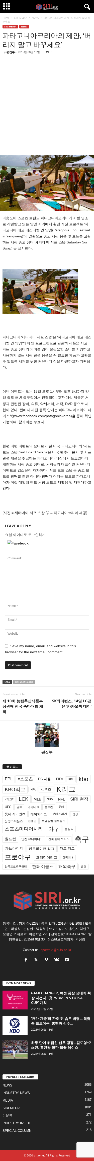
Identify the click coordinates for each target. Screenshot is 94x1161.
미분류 (7, 1115)
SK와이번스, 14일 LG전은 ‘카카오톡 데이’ (71, 703)
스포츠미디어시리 (24, 828)
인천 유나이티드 (32, 839)
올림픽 (68, 828)
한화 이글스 (42, 866)
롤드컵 (49, 807)
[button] (47, 543)
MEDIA (8, 1100)
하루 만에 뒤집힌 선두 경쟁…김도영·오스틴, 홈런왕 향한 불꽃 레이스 (61, 1045)
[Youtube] (67, 960)
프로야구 (18, 857)
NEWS (35, 17)
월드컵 (10, 839)
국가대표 (33, 807)
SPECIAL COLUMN (17, 1131)
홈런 (83, 866)
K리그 (66, 789)
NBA (50, 799)
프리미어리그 (46, 857)
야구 (53, 829)
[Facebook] (27, 960)
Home (6, 17)
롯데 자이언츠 (15, 814)
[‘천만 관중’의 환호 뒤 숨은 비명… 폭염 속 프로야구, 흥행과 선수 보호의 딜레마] (15, 1025)
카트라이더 (14, 848)
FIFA (59, 779)
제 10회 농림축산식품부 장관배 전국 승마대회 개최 (23, 706)
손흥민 (32, 820)
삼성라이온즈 (14, 821)
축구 (81, 839)
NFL (61, 799)
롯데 (61, 806)
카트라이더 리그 (41, 849)
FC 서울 (44, 779)
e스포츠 (25, 778)
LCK (23, 799)
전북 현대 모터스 (58, 839)
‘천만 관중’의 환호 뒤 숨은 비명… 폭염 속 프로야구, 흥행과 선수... (60, 1021)
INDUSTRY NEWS (16, 1093)
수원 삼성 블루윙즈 (53, 820)
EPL (9, 779)
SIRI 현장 (79, 799)
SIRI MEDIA (20, 17)
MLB (37, 799)
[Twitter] (37, 960)
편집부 (11, 52)
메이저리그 (39, 814)
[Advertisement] (47, 105)
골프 (19, 807)
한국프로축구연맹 (16, 866)
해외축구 (66, 866)
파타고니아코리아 (24, 681)
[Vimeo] (47, 960)
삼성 (75, 814)
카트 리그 (67, 848)
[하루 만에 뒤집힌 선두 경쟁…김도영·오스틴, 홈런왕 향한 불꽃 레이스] (15, 1049)
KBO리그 (15, 789)
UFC (8, 807)
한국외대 (67, 857)
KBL (70, 779)
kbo (83, 779)
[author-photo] (47, 735)
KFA (33, 789)
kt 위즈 (46, 789)
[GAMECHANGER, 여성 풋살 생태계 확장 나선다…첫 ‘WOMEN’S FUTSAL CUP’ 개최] (15, 1000)
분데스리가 (59, 814)
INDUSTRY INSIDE (17, 1123)
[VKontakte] (58, 960)
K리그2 (9, 799)
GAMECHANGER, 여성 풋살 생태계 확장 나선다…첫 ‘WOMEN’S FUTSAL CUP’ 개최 (61, 998)
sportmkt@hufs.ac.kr (56, 950)
